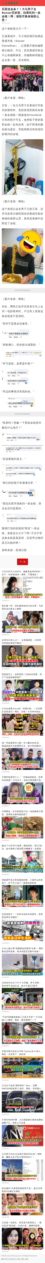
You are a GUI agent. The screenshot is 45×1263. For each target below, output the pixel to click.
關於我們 (4, 1259)
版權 (26, 1259)
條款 (19, 1259)
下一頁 (22, 562)
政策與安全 (12, 1259)
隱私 (22, 1259)
